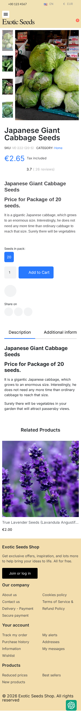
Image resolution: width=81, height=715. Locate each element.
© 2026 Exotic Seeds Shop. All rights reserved (37, 698)
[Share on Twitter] (18, 311)
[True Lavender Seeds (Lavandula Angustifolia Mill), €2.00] (40, 486)
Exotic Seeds (18, 21)
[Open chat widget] (71, 705)
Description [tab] (20, 332)
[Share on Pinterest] (28, 311)
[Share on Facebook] (8, 311)
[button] (5, 14)
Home (58, 148)
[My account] (61, 18)
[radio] (9, 257)
